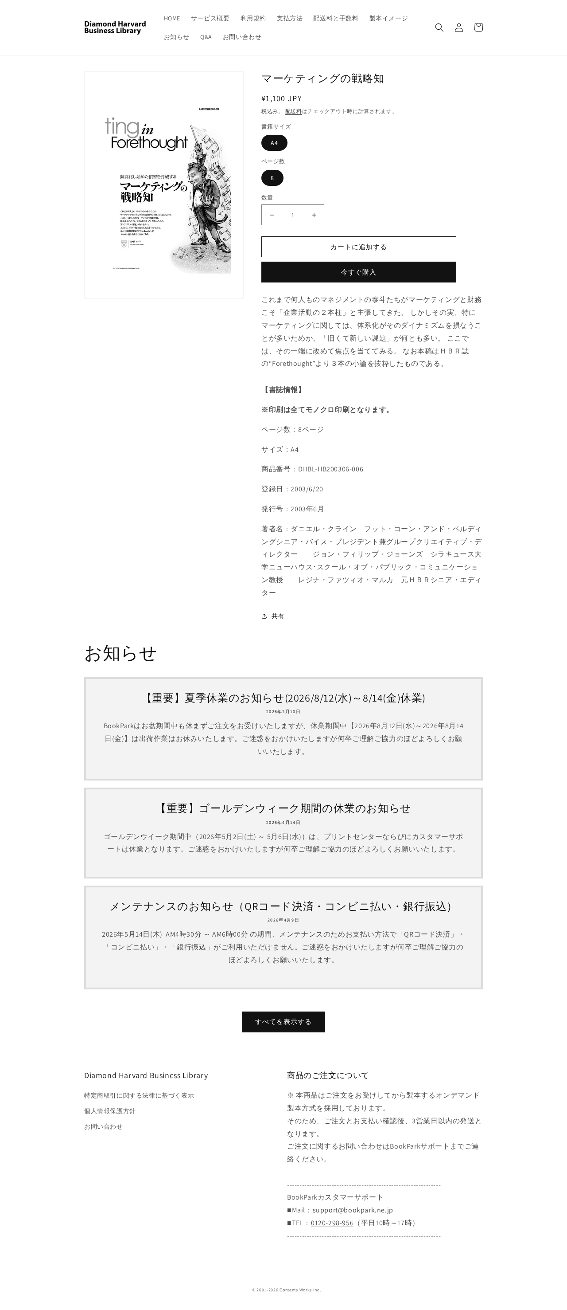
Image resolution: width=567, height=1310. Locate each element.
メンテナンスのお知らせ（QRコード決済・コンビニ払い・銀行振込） (283, 906)
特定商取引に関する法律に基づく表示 (139, 1095)
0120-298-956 (332, 1223)
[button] (439, 27)
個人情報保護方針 (110, 1111)
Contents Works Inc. (300, 1290)
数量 (267, 197)
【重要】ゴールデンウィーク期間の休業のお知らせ (283, 808)
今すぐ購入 (359, 272)
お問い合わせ (103, 1126)
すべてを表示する (283, 1021)
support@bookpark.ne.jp (353, 1210)
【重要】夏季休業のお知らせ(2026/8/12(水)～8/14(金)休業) (283, 698)
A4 (274, 143)
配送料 (293, 111)
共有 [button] (278, 616)
